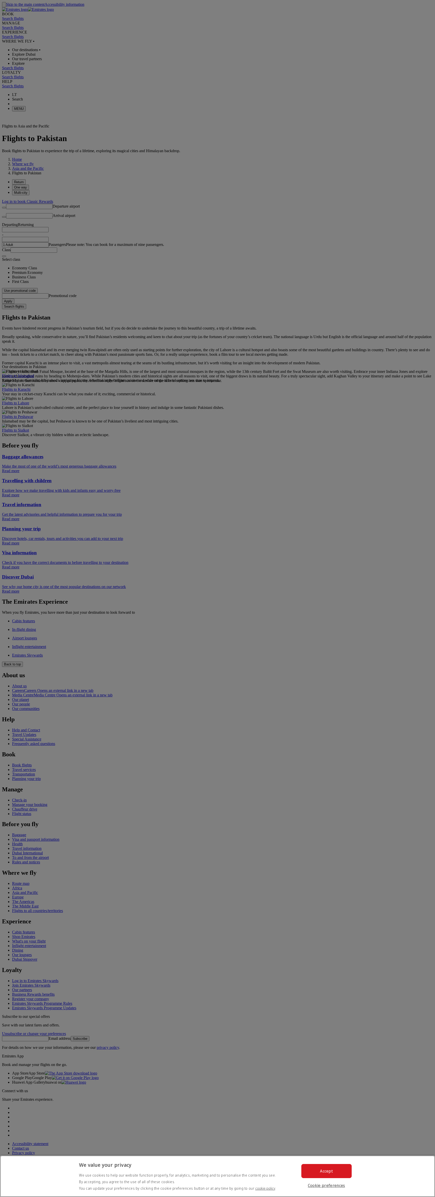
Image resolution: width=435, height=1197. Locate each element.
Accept (326, 1171)
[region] (217, 1176)
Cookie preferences (326, 1185)
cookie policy (265, 1188)
